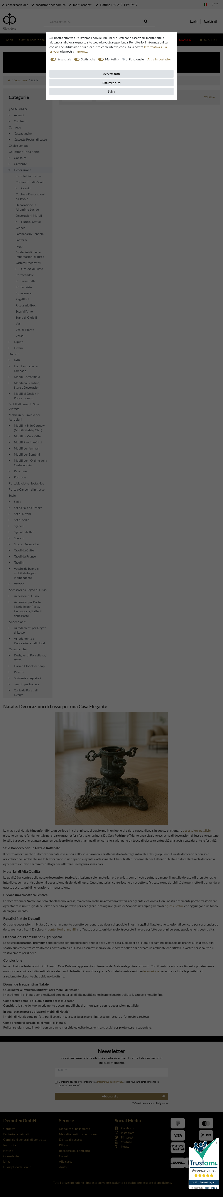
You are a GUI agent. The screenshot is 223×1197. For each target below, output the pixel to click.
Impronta (81, 51)
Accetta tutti (111, 74)
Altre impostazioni (159, 59)
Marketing (112, 59)
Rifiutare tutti (111, 83)
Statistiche (88, 59)
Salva (111, 91)
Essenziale (64, 59)
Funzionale (136, 59)
